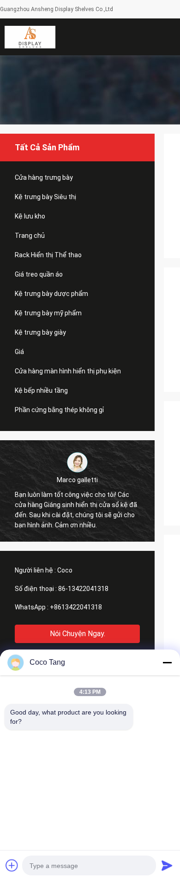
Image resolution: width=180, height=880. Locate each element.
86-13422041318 (83, 588)
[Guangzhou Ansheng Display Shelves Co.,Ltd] (30, 37)
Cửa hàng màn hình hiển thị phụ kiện (68, 371)
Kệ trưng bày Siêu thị (45, 197)
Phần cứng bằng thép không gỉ (59, 409)
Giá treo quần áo (39, 274)
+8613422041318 (76, 607)
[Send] (167, 865)
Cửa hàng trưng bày (44, 177)
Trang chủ (30, 235)
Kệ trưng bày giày (40, 332)
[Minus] (167, 662)
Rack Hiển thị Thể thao (48, 255)
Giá (19, 351)
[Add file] (12, 865)
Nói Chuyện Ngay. (77, 633)
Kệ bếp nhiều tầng (41, 390)
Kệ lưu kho (30, 216)
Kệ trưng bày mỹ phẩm (48, 313)
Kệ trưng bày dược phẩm (51, 293)
